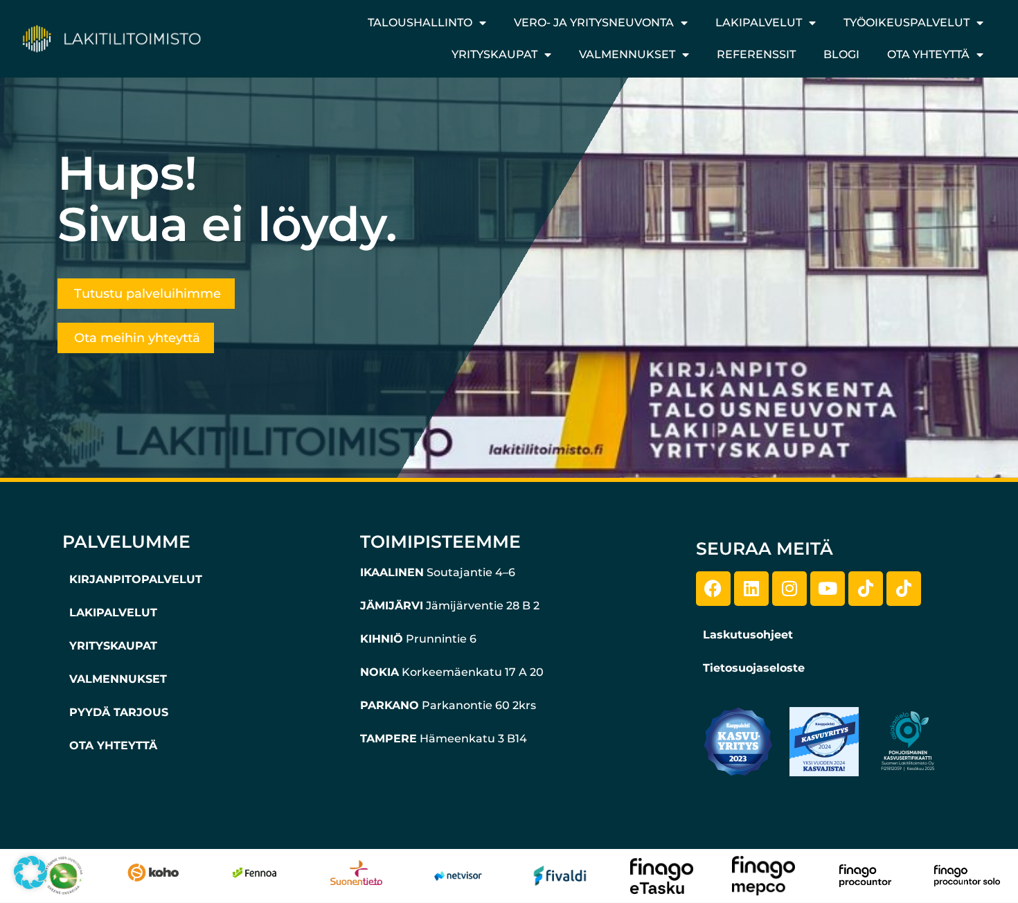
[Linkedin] (751, 588)
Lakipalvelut (758, 22)
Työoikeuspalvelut (906, 22)
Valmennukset (627, 54)
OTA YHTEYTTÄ (113, 745)
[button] (30, 872)
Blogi (841, 54)
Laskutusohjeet (748, 634)
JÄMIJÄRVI (391, 605)
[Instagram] (789, 588)
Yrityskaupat (494, 54)
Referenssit (756, 54)
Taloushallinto (420, 22)
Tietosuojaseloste (754, 667)
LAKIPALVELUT (113, 612)
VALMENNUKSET (118, 679)
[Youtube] (827, 588)
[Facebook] (713, 588)
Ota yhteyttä (928, 54)
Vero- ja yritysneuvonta (594, 22)
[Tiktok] (865, 588)
